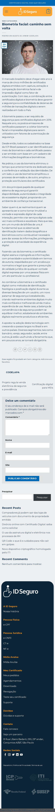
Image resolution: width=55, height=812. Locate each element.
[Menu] (6, 11)
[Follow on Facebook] (5, 754)
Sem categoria (9, 21)
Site (7, 465)
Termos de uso (37, 765)
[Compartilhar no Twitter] (25, 349)
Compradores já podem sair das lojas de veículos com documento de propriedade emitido (25, 516)
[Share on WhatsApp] (15, 349)
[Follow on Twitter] (13, 754)
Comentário (12, 417)
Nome (8, 440)
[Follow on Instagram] (9, 754)
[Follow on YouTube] (21, 754)
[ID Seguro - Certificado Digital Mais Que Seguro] (27, 11)
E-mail (8, 452)
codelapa (33, 36)
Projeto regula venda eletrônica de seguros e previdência (14, 386)
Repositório (7, 765)
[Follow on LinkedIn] (17, 754)
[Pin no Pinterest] (35, 349)
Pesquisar (7, 491)
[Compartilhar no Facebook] (20, 349)
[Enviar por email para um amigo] (30, 349)
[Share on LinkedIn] (40, 349)
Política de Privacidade (21, 765)
